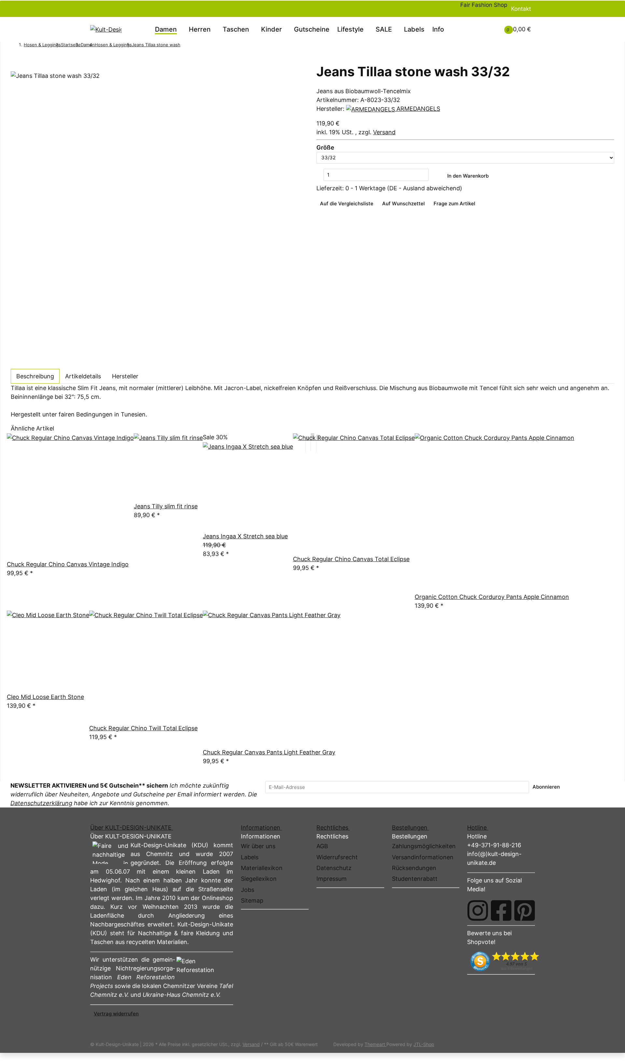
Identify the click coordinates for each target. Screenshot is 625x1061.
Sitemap (252, 900)
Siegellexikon (259, 878)
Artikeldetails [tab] (83, 376)
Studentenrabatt (415, 878)
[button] (481, 25)
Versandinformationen (422, 857)
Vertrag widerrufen (116, 1013)
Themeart (375, 1044)
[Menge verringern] (320, 175)
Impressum (331, 878)
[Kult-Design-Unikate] (105, 29)
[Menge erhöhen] (432, 175)
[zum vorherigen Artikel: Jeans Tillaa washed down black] (184, 46)
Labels (414, 29)
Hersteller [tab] (125, 376)
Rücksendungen (414, 868)
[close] (14, 68)
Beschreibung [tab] (35, 376)
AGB (322, 846)
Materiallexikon (262, 868)
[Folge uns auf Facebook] (501, 910)
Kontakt (521, 8)
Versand (384, 132)
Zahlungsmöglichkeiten (424, 846)
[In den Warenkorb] (14, 59)
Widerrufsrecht (337, 857)
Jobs (247, 889)
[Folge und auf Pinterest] (524, 910)
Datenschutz (334, 868)
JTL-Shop (423, 1044)
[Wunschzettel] (489, 29)
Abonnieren (546, 787)
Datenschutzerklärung (41, 803)
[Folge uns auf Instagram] (477, 910)
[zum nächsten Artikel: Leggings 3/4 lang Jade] (192, 46)
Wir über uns (258, 846)
